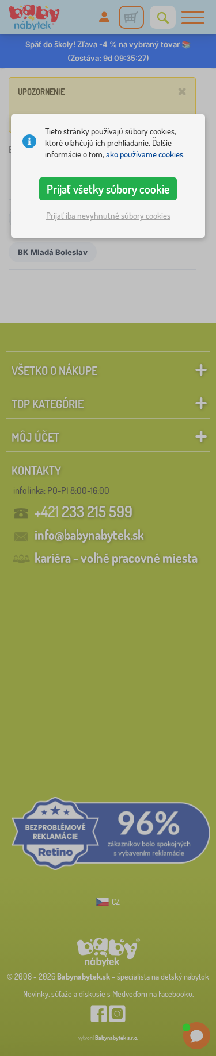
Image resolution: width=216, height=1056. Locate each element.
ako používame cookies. (145, 154)
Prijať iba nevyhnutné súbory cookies (108, 215)
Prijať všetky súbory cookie (108, 188)
